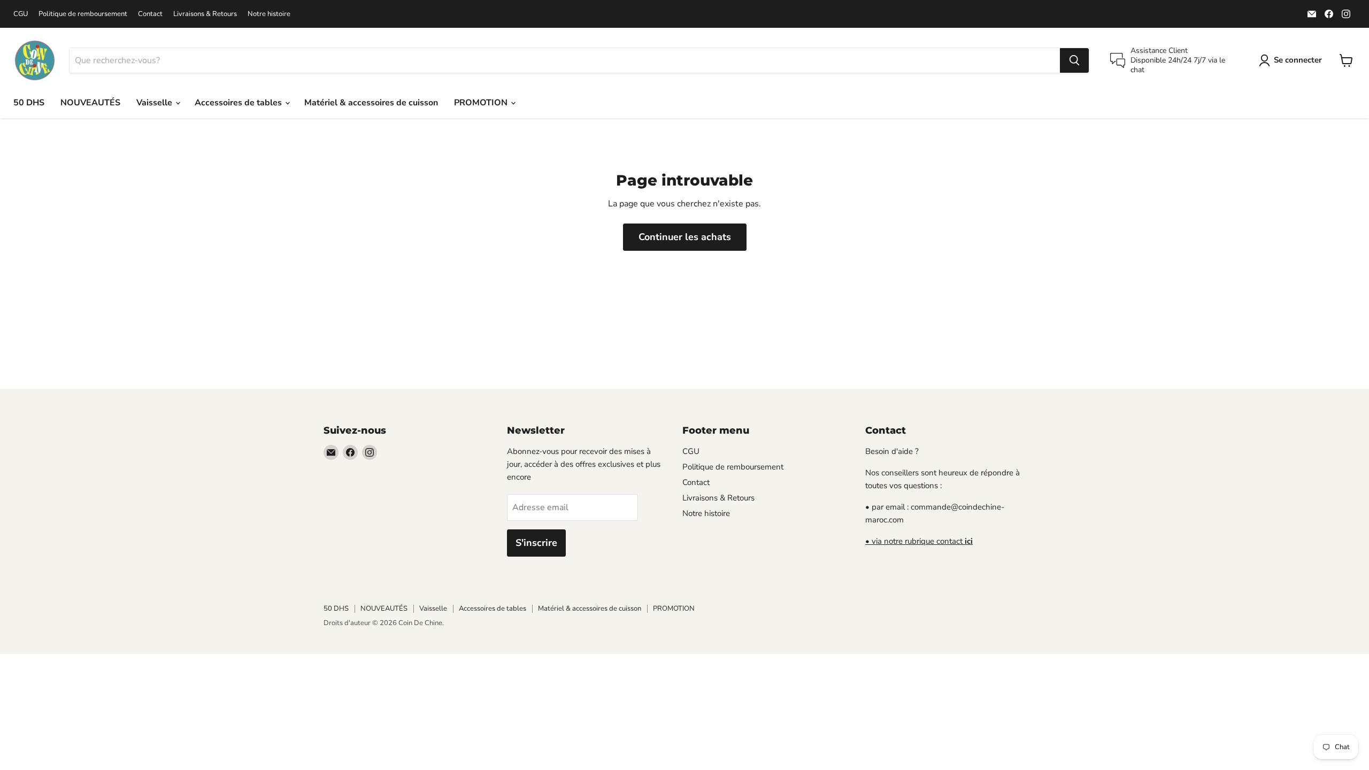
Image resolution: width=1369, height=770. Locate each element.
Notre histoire (269, 14)
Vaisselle (155, 103)
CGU (20, 14)
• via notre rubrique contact (919, 541)
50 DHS (28, 103)
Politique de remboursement (83, 14)
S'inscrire (536, 542)
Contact (150, 14)
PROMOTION (482, 103)
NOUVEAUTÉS (90, 103)
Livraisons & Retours (205, 14)
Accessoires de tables (239, 103)
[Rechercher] (1074, 60)
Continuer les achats (685, 236)
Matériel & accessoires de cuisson (371, 103)
